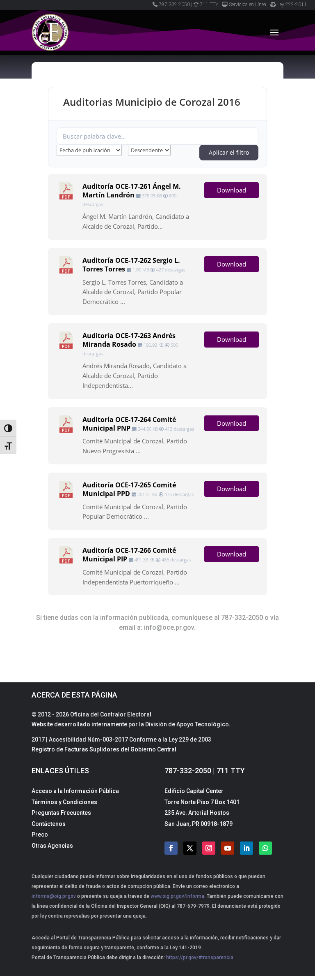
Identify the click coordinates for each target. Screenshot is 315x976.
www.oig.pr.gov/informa (176, 896)
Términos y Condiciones (64, 802)
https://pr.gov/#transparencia (199, 957)
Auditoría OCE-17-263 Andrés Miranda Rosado (129, 340)
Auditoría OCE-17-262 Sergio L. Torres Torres (131, 265)
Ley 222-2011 (292, 4)
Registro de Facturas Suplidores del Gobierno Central (104, 749)
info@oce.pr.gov (169, 627)
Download (231, 190)
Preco (40, 834)
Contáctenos (49, 824)
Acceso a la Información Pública (75, 791)
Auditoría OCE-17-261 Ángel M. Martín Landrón (131, 190)
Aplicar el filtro (229, 152)
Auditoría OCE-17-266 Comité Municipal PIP (129, 554)
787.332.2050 (174, 4)
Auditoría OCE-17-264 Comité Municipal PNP (129, 424)
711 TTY (209, 4)
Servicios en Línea (247, 4)
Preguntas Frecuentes (61, 812)
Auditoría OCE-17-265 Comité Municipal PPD (129, 489)
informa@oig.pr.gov (54, 896)
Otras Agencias (52, 845)
